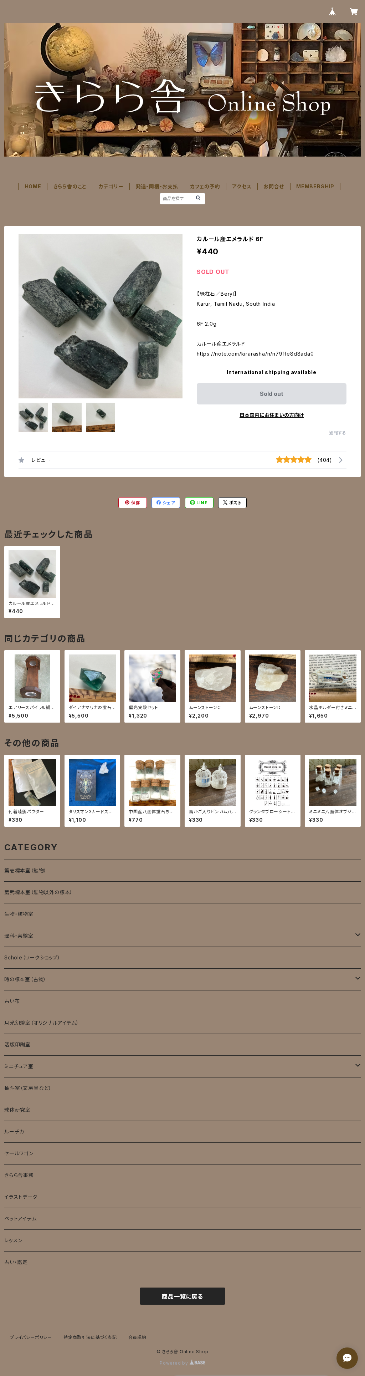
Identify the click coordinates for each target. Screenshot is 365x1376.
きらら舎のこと (70, 186)
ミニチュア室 (19, 1066)
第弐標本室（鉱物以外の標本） (38, 892)
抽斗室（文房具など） (28, 1088)
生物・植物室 (19, 914)
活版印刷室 (17, 1044)
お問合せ (273, 186)
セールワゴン (19, 1153)
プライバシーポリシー (31, 1337)
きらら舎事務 (19, 1175)
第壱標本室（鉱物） (25, 870)
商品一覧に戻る (182, 1296)
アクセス (241, 186)
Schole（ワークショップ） (32, 957)
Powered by (175, 1363)
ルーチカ (14, 1131)
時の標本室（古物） (25, 979)
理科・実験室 (19, 936)
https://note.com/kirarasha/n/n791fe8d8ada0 (255, 354)
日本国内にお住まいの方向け (272, 415)
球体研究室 (17, 1110)
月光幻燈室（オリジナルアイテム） (41, 1023)
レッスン (13, 1240)
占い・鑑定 (16, 1262)
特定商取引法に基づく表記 (90, 1337)
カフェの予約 (205, 186)
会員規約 (137, 1337)
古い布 (12, 1001)
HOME (33, 186)
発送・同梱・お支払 (157, 186)
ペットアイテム (20, 1219)
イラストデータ (20, 1197)
